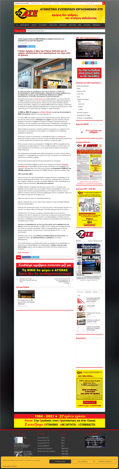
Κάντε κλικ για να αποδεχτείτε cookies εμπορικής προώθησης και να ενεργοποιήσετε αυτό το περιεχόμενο (89, 49)
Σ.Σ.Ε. (78, 97)
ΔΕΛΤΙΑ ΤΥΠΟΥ (53, 25)
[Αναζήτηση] (103, 3)
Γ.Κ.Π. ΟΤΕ (80, 94)
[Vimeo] (93, 3)
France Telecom (46, 112)
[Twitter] (89, 3)
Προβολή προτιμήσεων (105, 461)
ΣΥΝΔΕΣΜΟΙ (86, 25)
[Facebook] (88, 3)
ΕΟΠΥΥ (80, 107)
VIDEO (79, 25)
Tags (78, 295)
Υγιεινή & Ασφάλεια (82, 112)
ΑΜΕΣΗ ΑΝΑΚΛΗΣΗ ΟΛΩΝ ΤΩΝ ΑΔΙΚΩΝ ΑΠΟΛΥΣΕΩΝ (93, 328)
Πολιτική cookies (6, 466)
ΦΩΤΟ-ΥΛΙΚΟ (72, 25)
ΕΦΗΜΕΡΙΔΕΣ (62, 25)
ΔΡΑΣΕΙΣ (34, 25)
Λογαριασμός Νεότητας (83, 115)
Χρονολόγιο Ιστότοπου (46, 3)
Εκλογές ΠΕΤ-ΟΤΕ (43, 438)
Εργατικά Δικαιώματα (83, 86)
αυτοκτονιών (39, 99)
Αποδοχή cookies (60, 461)
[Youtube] (91, 3)
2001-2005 (64, 451)
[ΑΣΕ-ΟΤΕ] (59, 14)
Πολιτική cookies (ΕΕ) (66, 3)
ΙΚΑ (79, 101)
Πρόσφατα (80, 292)
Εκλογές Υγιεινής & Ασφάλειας (46, 451)
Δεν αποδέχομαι (83, 461)
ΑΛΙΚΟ (80, 109)
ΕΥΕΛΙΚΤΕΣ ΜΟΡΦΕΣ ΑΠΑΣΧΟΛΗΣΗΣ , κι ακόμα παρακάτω (93, 299)
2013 (62, 440)
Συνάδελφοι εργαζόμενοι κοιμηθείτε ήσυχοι (39, 30)
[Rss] (86, 3)
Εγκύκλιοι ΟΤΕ (81, 91)
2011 (62, 446)
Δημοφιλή (88, 292)
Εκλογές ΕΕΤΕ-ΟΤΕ (43, 443)
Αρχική (17, 25)
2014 (62, 438)
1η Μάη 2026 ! (90, 306)
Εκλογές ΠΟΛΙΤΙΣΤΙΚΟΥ (45, 448)
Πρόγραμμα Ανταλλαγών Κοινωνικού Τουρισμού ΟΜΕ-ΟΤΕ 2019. (28, 279)
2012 (62, 443)
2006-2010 (64, 448)
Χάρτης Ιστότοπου (35, 3)
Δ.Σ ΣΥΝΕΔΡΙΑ (42, 25)
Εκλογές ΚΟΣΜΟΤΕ (43, 446)
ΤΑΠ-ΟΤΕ (81, 104)
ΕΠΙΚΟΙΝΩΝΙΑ (96, 25)
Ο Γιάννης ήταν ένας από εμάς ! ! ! (93, 313)
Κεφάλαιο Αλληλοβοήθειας (84, 118)
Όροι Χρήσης (14, 466)
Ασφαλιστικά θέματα (83, 99)
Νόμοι (78, 88)
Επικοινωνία (56, 3)
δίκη (61, 136)
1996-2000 (64, 454)
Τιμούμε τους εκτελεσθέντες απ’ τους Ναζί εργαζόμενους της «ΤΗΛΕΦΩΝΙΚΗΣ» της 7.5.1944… (62, 280)
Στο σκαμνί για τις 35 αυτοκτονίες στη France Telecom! (26, 302)
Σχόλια (95, 292)
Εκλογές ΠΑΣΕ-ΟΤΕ (44, 440)
